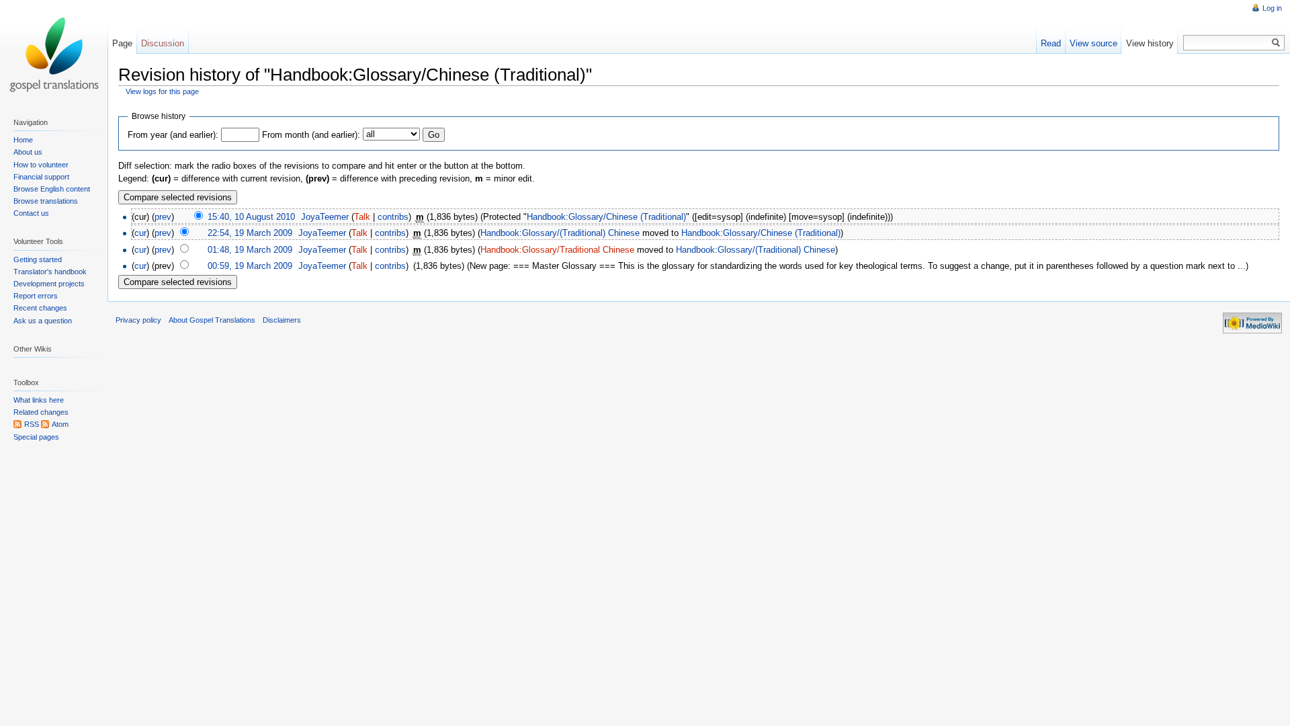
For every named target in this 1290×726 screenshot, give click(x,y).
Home (23, 140)
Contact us (31, 213)
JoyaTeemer (325, 217)
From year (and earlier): (173, 135)
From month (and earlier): (311, 135)
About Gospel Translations (212, 320)
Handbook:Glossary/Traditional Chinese (557, 250)
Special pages (36, 437)
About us (27, 152)
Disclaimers (282, 320)
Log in (1272, 8)
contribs (393, 217)
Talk (362, 217)
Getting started (37, 259)
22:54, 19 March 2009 (250, 233)
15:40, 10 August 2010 (251, 217)
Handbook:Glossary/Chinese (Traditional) (606, 217)
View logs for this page (162, 91)
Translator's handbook (50, 272)
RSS (31, 424)
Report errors (35, 296)
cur (140, 233)
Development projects (49, 284)
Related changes (41, 412)
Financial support (41, 177)
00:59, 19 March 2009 (250, 266)
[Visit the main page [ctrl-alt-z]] (54, 54)
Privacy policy (138, 320)
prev (163, 217)
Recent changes (40, 308)
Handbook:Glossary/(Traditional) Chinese (560, 233)
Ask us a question (42, 321)
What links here (38, 400)
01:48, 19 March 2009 (250, 250)
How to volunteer (41, 165)
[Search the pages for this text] (1276, 43)
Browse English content (51, 189)
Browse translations (45, 201)
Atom (60, 424)
